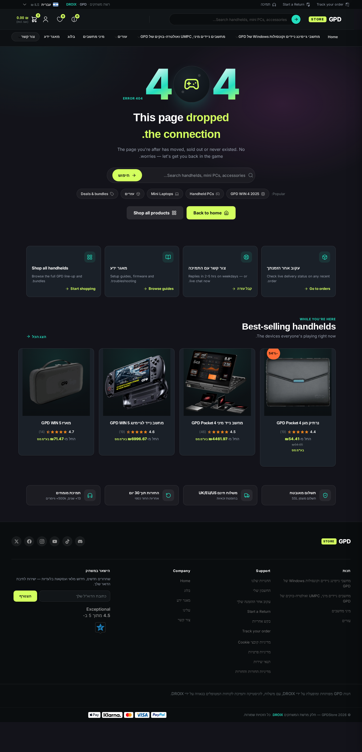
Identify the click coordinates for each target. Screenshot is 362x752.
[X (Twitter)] (16, 541)
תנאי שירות (262, 662)
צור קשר (184, 620)
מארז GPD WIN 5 (56, 423)
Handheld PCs (202, 194)
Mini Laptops (162, 194)
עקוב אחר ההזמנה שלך (254, 602)
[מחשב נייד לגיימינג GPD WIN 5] (136, 382)
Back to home (207, 212)
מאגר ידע (183, 600)
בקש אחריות (261, 621)
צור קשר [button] (28, 36)
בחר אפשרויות (298, 460)
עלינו (186, 610)
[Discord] (80, 541)
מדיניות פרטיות (259, 652)
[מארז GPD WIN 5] (56, 382)
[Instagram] (42, 541)
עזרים (129, 194)
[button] (27, 19)
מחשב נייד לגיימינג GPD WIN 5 (137, 423)
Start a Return (259, 611)
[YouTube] (55, 541)
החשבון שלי (262, 590)
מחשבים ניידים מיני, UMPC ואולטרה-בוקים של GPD (315, 598)
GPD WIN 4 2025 (245, 194)
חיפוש (296, 19)
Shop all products (152, 212)
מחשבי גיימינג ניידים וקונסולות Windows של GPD (317, 583)
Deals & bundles (94, 194)
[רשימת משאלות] (272, 353)
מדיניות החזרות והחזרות (253, 671)
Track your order (256, 631)
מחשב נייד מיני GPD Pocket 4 (217, 423)
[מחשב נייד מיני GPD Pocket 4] (217, 382)
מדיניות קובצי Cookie (254, 642)
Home (185, 581)
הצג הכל (39, 336)
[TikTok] (67, 541)
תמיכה (265, 4)
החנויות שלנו (261, 581)
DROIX (71, 4)
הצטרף (25, 596)
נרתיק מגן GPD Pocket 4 (298, 423)
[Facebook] (29, 541)
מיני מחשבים (341, 611)
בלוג (187, 590)
